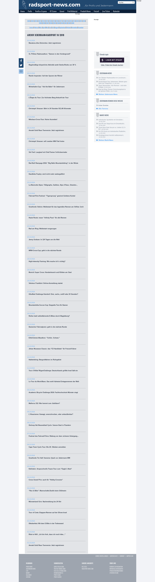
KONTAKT (122, 556)
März (40, 28)
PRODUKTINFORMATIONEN (116, 571)
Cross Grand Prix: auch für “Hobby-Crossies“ (45, 478)
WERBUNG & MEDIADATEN (116, 569)
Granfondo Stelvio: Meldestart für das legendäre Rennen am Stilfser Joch (55, 205)
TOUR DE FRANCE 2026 (59, 569)
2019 (53, 21)
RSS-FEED (84, 567)
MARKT (28, 573)
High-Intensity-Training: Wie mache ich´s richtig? (46, 260)
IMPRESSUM (130, 556)
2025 (32, 21)
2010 (84, 21)
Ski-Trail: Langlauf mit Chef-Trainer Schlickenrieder (47, 151)
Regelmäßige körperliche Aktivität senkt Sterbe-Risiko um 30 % (51, 64)
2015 (67, 21)
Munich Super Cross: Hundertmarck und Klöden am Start (49, 271)
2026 (28, 21)
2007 (47, 23)
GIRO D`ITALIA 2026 (59, 567)
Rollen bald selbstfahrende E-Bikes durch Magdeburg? (48, 315)
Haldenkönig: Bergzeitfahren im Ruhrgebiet (44, 358)
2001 (69, 23)
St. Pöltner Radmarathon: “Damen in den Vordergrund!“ (49, 53)
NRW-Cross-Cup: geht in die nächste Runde (44, 249)
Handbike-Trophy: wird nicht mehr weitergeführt (46, 173)
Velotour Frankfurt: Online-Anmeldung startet (44, 282)
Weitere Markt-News (106, 140)
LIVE (27, 571)
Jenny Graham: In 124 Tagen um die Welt (43, 238)
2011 (80, 21)
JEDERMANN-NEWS (31, 569)
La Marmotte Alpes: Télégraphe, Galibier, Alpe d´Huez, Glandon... (52, 184)
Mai (47, 28)
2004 (58, 23)
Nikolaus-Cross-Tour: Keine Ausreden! (42, 118)
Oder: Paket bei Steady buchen (112, 65)
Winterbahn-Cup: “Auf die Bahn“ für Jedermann (46, 85)
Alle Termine (103, 109)
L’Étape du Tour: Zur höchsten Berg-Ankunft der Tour (48, 96)
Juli (53, 28)
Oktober (68, 28)
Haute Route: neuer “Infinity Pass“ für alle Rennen (46, 216)
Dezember (80, 28)
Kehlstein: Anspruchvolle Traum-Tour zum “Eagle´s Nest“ (49, 468)
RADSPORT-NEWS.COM (87, 569)
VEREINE (28, 577)
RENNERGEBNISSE (58, 573)
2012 (77, 21)
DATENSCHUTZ (114, 556)
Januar (31, 28)
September (62, 28)
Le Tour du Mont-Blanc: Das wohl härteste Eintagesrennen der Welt (53, 380)
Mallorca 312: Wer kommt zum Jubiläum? (43, 402)
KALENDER (28, 575)
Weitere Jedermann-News (108, 94)
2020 (50, 21)
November (74, 28)
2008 (44, 23)
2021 (46, 21)
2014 (70, 21)
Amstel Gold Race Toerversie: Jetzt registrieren (45, 129)
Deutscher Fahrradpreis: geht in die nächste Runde (47, 326)
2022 (43, 21)
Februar (36, 28)
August (57, 28)
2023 (39, 21)
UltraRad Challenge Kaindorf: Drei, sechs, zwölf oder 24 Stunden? (52, 293)
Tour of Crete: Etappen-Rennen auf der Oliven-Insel (47, 511)
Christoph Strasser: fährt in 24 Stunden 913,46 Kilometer (49, 107)
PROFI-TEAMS (57, 575)
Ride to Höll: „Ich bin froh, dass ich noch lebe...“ (46, 533)
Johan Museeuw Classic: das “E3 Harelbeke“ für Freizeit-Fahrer (51, 347)
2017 (60, 21)
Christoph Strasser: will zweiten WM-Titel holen (45, 140)
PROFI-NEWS (29, 567)
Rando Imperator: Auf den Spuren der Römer (44, 74)
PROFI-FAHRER (57, 577)
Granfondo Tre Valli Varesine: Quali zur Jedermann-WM (48, 457)
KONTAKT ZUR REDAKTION (116, 567)
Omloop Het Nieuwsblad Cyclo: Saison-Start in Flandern (49, 424)
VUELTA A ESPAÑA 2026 (60, 571)
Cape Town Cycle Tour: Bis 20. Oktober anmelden (46, 446)
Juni (50, 28)
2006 (51, 23)
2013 (74, 21)
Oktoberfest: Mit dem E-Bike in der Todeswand (45, 522)
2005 (54, 23)
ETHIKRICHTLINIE (114, 573)
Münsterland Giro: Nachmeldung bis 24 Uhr (44, 500)
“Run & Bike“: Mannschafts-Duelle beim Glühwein (46, 489)
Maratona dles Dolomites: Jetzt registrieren (44, 42)
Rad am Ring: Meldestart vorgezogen (41, 227)
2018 (57, 21)
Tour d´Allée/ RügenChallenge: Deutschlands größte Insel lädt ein (52, 369)
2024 (36, 21)
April (44, 28)
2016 (63, 21)
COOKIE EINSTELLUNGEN (101, 556)
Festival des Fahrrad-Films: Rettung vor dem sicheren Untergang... (53, 435)
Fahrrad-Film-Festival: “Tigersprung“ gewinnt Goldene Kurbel (51, 195)
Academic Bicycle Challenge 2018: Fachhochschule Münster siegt (52, 391)
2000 (72, 23)
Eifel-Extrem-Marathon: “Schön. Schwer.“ (43, 336)
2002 (65, 23)
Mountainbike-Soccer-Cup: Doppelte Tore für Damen (47, 304)
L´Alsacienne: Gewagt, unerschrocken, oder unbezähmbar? (50, 413)
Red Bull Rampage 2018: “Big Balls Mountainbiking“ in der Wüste (52, 162)
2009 (40, 23)
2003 (62, 23)
